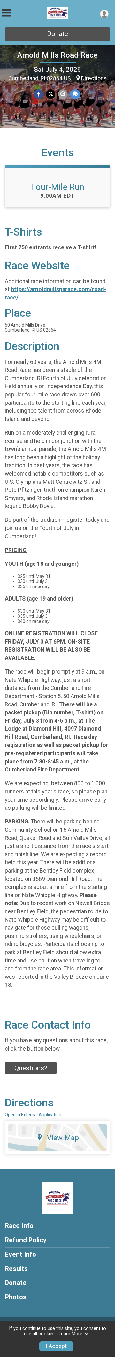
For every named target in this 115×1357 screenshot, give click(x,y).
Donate (57, 34)
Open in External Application (33, 1114)
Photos (16, 1297)
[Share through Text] (75, 94)
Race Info (19, 1225)
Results (16, 1268)
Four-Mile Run (57, 187)
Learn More (70, 1334)
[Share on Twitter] (50, 94)
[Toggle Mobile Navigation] (6, 12)
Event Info (20, 1254)
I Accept (56, 1346)
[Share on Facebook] (38, 94)
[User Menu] (104, 14)
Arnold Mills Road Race (57, 55)
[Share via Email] (62, 94)
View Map (63, 1137)
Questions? (30, 1068)
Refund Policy (25, 1240)
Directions (94, 78)
